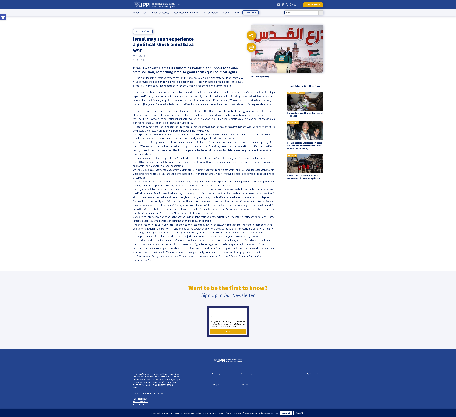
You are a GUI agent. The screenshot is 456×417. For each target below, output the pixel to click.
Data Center (313, 4)
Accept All (286, 413)
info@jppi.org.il (140, 398)
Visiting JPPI (216, 384)
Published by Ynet (142, 260)
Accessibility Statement (308, 374)
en (183, 4)
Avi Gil (140, 60)
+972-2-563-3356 (140, 404)
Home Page (216, 374)
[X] (287, 4)
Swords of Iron (143, 31)
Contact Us (245, 384)
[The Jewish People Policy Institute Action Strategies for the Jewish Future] (154, 5)
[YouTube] (278, 4)
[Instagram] (291, 4)
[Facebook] (283, 4)
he (179, 4)
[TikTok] (295, 4)
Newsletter (250, 12)
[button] (3, 17)
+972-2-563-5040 (140, 401)
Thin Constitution (210, 12)
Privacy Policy (246, 374)
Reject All (299, 413)
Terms (272, 374)
